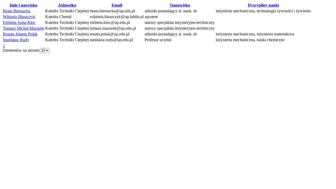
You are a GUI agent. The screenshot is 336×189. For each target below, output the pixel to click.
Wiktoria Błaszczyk (19, 16)
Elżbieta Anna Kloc (19, 22)
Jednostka (67, 5)
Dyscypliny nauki (263, 5)
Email (117, 5)
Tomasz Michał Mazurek (23, 28)
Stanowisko (180, 5)
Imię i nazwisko (23, 5)
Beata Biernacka (16, 11)
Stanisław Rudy (16, 40)
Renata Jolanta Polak (20, 34)
